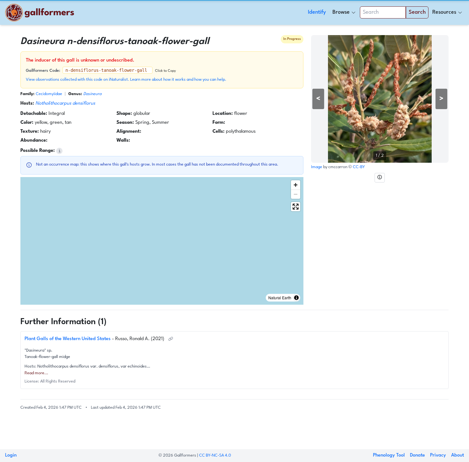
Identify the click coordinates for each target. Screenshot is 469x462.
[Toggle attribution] (296, 298)
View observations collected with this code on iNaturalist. (78, 80)
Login (11, 455)
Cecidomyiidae (49, 94)
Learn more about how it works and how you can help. (178, 80)
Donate (417, 455)
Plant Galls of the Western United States (68, 339)
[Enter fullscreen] (295, 206)
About (457, 455)
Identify (317, 12)
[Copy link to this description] (170, 339)
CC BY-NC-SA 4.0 (215, 455)
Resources (444, 12)
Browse (341, 12)
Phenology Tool (389, 455)
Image (317, 167)
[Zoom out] (295, 194)
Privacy (438, 455)
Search (417, 12)
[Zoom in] (295, 185)
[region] (161, 241)
